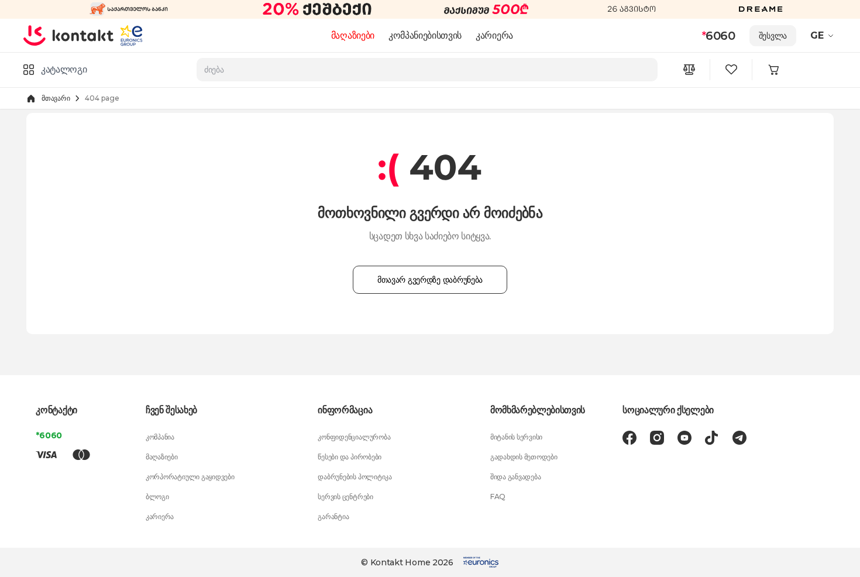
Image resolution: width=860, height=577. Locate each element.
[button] (823, 36)
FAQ (497, 496)
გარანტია (333, 516)
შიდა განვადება (515, 476)
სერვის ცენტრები (345, 496)
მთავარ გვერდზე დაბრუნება (430, 279)
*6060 (49, 435)
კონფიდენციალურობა (354, 436)
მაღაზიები (352, 35)
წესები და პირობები (349, 456)
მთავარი (56, 98)
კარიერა (494, 35)
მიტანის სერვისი (516, 436)
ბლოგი (157, 496)
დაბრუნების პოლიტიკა (354, 476)
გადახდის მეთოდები (524, 456)
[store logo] (68, 35)
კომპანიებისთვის (425, 35)
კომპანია (160, 436)
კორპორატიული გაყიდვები (190, 476)
